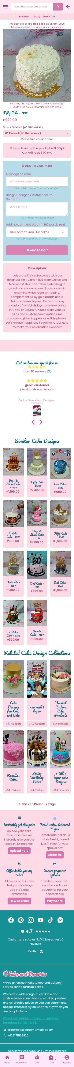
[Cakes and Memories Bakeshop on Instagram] (31, 920)
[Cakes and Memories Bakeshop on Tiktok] (50, 920)
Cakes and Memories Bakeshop (47, 1050)
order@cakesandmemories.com (28, 1030)
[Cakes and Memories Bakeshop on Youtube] (40, 920)
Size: (23, 127)
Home (23, 16)
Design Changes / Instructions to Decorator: (29, 197)
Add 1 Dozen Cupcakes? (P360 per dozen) (35, 224)
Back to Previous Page (37, 804)
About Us (55, 855)
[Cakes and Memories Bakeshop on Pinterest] (21, 920)
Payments (55, 901)
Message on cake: (18, 174)
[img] (37, 367)
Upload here (19, 851)
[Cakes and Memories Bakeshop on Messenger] (60, 920)
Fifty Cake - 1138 (45, 16)
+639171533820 (15, 1035)
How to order (19, 901)
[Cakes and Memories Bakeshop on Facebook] (11, 920)
